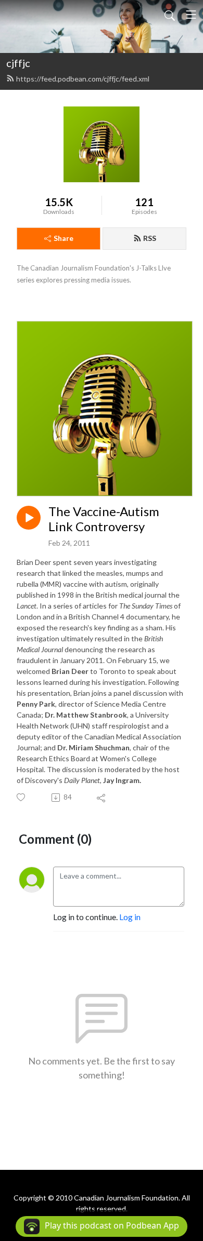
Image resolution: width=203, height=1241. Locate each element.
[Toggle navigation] (191, 14)
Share (63, 238)
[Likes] (22, 797)
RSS (149, 238)
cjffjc (18, 63)
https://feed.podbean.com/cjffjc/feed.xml (82, 78)
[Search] (169, 14)
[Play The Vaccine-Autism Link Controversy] (29, 518)
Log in (130, 917)
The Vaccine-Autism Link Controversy (103, 519)
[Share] (102, 797)
